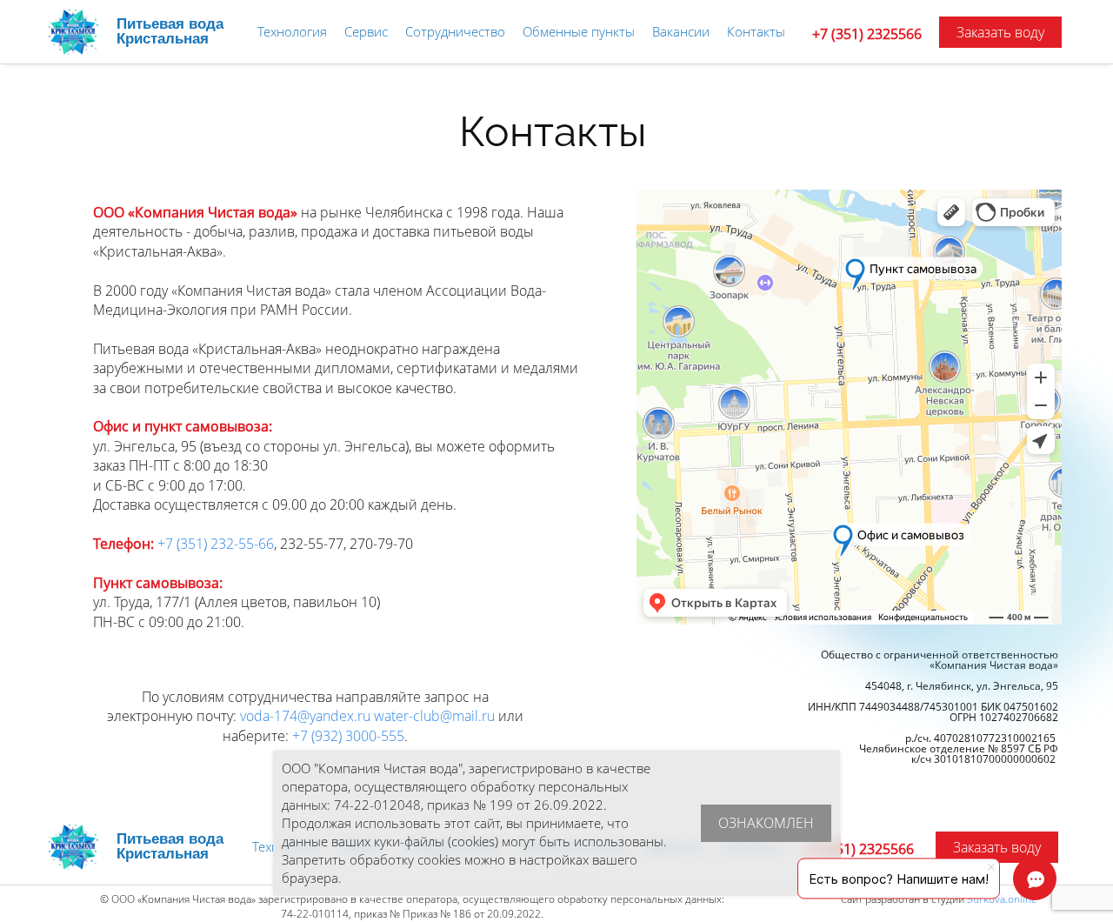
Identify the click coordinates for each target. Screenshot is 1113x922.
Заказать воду (1000, 32)
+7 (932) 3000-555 (348, 735)
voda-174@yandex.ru (305, 715)
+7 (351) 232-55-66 (215, 543)
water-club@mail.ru (434, 715)
